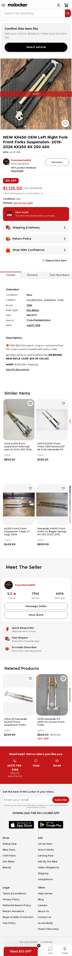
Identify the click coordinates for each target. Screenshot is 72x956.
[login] (58, 5)
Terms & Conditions (14, 893)
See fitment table (23, 203)
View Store (36, 615)
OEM (29, 305)
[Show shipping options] (42, 193)
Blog (41, 899)
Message (57, 162)
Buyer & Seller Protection (18, 917)
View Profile (17, 171)
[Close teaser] (39, 946)
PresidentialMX (21, 160)
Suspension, (50, 299)
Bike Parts (9, 849)
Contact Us (44, 917)
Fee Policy (9, 923)
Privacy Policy (11, 899)
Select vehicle (36, 47)
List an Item (45, 843)
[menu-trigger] (3, 5)
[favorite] (30, 403)
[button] (21, 951)
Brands (7, 867)
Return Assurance (13, 911)
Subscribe (60, 799)
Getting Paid (45, 855)
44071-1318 (33, 325)
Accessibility (45, 923)
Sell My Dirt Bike (47, 861)
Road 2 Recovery (48, 929)
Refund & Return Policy (17, 905)
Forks (61, 299)
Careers (42, 905)
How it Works (46, 849)
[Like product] (65, 123)
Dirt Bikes (33, 310)
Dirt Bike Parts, (35, 299)
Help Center (45, 893)
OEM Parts (9, 855)
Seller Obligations (48, 867)
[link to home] (18, 5)
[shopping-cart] (66, 5)
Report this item (56, 260)
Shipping (43, 873)
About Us (43, 911)
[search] (68, 13)
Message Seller (36, 606)
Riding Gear (10, 843)
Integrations (45, 879)
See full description (17, 369)
